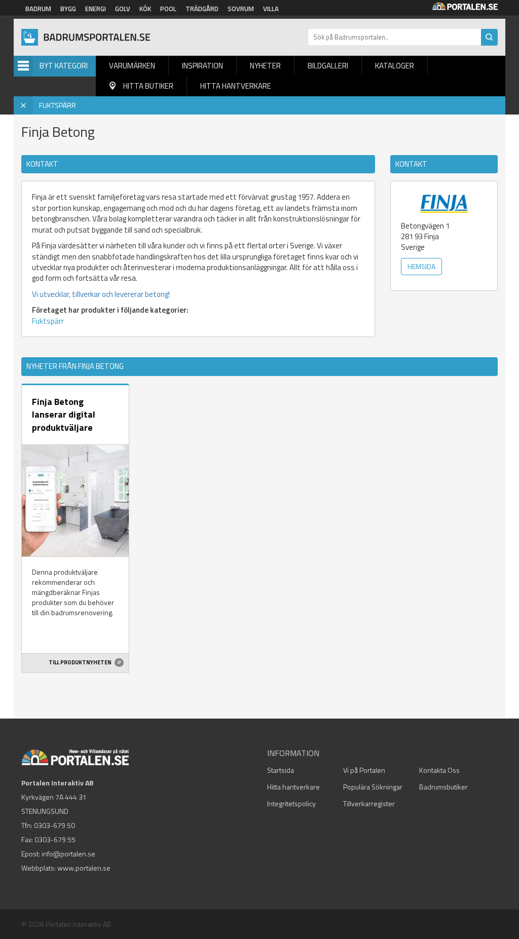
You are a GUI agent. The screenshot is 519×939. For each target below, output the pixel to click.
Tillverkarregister (369, 803)
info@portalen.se (68, 853)
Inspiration (202, 65)
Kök (145, 9)
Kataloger (394, 65)
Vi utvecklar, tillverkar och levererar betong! (101, 294)
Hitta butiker (148, 86)
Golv (122, 9)
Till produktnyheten (81, 662)
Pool (168, 9)
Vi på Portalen (364, 770)
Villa (271, 9)
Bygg (68, 9)
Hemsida (421, 266)
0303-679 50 (54, 825)
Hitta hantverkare (235, 86)
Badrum (38, 9)
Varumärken (132, 65)
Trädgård (202, 9)
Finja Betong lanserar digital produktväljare (63, 414)
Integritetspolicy (291, 803)
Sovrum (241, 9)
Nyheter (265, 65)
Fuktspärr (48, 321)
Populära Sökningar (372, 786)
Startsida (280, 770)
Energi (95, 9)
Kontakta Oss (439, 770)
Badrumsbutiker (443, 786)
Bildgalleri (328, 65)
